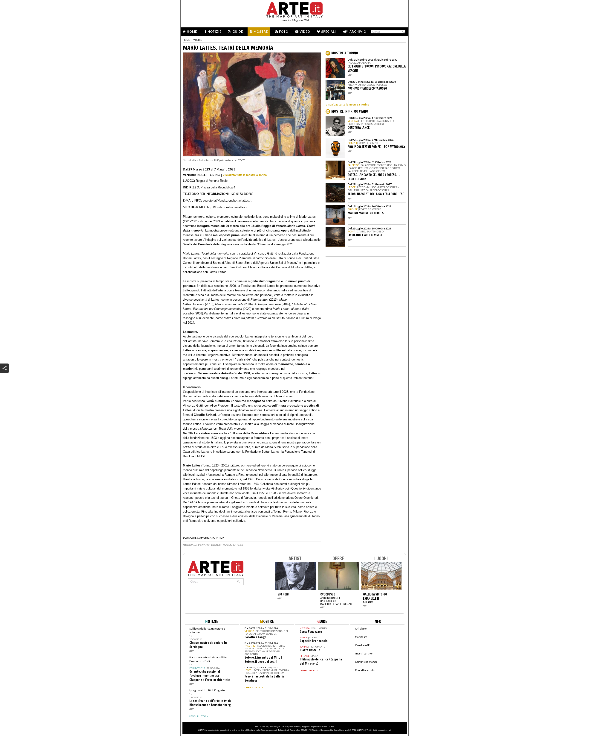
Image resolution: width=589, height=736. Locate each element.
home (186, 39)
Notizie (214, 31)
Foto (283, 31)
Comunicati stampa (366, 661)
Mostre (261, 31)
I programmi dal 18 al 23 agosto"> (210, 698)
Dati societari (261, 726)
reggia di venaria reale (202, 544)
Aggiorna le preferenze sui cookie (318, 726)
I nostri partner (364, 653)
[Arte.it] (294, 9)
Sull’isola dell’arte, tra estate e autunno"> (208, 638)
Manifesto (361, 636)
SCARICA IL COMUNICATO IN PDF (203, 537)
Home (192, 31)
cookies (296, 726)
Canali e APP (362, 645)
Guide (237, 31)
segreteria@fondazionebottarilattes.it (227, 200)
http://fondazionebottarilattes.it (227, 207)
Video (305, 31)
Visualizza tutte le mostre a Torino (245, 175)
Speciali (328, 31)
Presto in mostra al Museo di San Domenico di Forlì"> (209, 669)
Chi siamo (361, 628)
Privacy (286, 726)
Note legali (275, 726)
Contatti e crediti (365, 670)
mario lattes (233, 544)
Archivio (357, 31)
